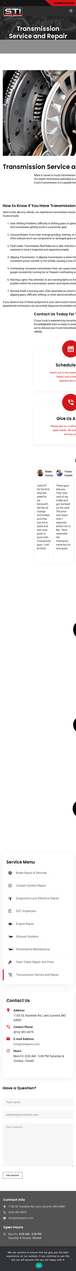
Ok (39, 1265)
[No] (71, 1259)
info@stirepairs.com (26, 1044)
